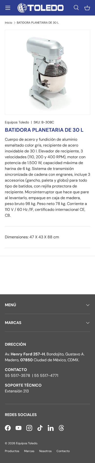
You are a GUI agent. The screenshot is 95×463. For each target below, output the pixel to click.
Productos (12, 451)
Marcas (29, 451)
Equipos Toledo (17, 122)
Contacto (63, 451)
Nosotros (45, 451)
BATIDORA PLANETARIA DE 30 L (38, 22)
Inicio (8, 22)
